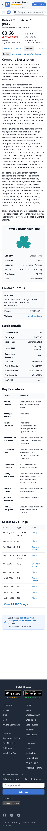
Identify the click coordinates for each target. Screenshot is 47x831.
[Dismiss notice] (2, 4)
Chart (38, 48)
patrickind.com (35, 316)
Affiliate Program (34, 767)
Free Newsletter (10, 743)
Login (28, 710)
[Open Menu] (4, 12)
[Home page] (9, 12)
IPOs (5, 715)
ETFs (5, 719)
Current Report (35, 548)
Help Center (31, 734)
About (28, 748)
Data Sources (32, 724)
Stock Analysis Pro (11, 738)
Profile (29, 48)
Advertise (30, 729)
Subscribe (23, 792)
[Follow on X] (12, 815)
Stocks (6, 710)
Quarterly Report (36, 565)
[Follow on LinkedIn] (19, 815)
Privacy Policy (32, 762)
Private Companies (11, 724)
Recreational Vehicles (32, 265)
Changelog (31, 719)
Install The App (10, 753)
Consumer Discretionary (30, 269)
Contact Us (31, 753)
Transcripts (28, 54)
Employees (16, 54)
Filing (34, 532)
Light (8, 803)
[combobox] (29, 12)
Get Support (8, 748)
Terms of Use (32, 758)
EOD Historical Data (27, 621)
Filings (38, 54)
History (19, 48)
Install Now (39, 4)
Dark (17, 803)
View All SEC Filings (16, 604)
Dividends (7, 48)
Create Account (33, 715)
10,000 (39, 274)
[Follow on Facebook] (5, 815)
